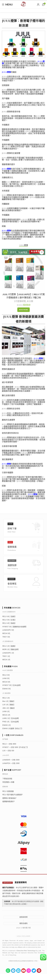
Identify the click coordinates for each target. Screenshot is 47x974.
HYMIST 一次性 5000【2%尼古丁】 (15, 747)
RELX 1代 (6, 698)
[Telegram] (13, 970)
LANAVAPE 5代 (8, 630)
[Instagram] (28, 970)
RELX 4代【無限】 (9, 623)
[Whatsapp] (8, 970)
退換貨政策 (23, 917)
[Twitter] (34, 970)
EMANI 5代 (6, 689)
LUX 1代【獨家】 (8, 705)
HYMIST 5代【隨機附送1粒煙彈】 (14, 627)
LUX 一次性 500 (8, 751)
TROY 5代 (6, 637)
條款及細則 (23, 923)
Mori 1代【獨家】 (8, 701)
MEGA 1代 (6, 660)
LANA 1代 (6, 711)
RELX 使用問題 (8, 791)
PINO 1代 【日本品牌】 (11, 722)
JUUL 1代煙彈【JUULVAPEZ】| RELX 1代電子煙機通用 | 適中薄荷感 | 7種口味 (23, 296)
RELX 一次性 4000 (9, 744)
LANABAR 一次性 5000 (10, 760)
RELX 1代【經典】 (9, 646)
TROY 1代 (6, 656)
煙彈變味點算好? (8, 801)
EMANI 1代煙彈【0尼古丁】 (12, 728)
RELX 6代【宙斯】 (9, 616)
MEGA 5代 (6, 633)
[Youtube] (23, 970)
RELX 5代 (6, 675)
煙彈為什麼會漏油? (9, 798)
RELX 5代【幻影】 (9, 620)
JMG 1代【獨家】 (8, 708)
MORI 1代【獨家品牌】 (10, 649)
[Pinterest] (39, 970)
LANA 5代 (6, 678)
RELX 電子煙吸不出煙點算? (12, 795)
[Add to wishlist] (41, 252)
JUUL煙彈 (6, 72)
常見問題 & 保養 (8, 782)
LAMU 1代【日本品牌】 (11, 718)
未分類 (30, 301)
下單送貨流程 (7, 779)
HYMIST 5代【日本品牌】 (11, 685)
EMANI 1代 (6, 725)
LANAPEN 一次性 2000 (10, 763)
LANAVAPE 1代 (8, 653)
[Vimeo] (18, 970)
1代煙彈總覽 (20, 301)
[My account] (38, 4)
